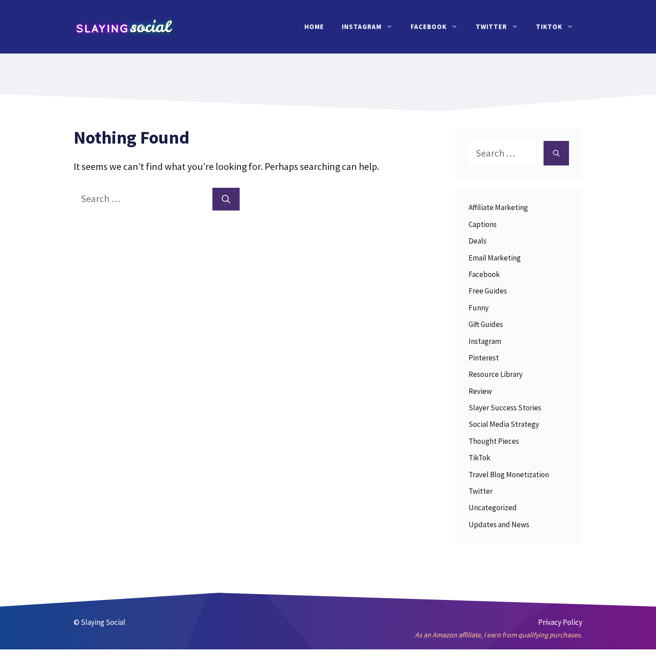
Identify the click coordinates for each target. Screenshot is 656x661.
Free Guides (488, 291)
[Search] (226, 199)
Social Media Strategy (504, 424)
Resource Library (496, 374)
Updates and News (499, 524)
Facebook (429, 26)
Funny (479, 308)
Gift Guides (486, 324)
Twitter (491, 26)
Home (314, 26)
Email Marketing (495, 258)
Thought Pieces (494, 441)
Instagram (362, 26)
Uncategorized (493, 507)
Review (480, 391)
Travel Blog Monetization (509, 474)
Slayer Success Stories (505, 408)
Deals (477, 241)
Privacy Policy (560, 622)
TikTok (549, 26)
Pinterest (484, 358)
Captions (483, 224)
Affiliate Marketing (498, 207)
